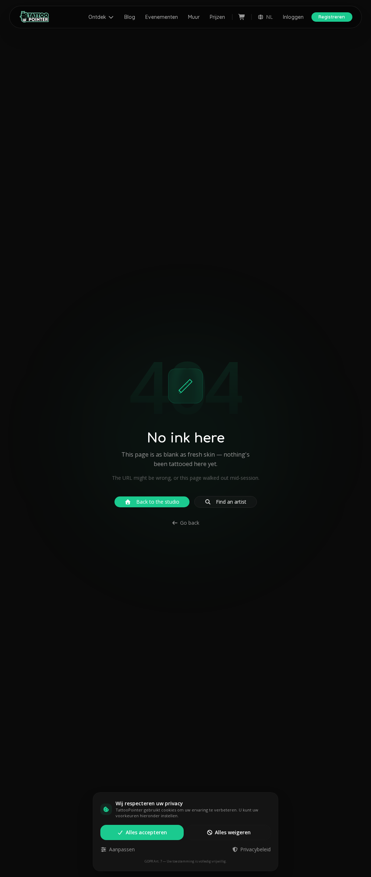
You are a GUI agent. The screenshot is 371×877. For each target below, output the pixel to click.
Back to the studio (157, 501)
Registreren (331, 17)
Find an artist (231, 501)
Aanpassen (122, 849)
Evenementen (161, 17)
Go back (189, 522)
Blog (129, 17)
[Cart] (242, 17)
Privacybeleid (255, 849)
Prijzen (217, 17)
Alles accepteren (146, 832)
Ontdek (97, 17)
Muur (194, 17)
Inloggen (293, 17)
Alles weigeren (233, 832)
